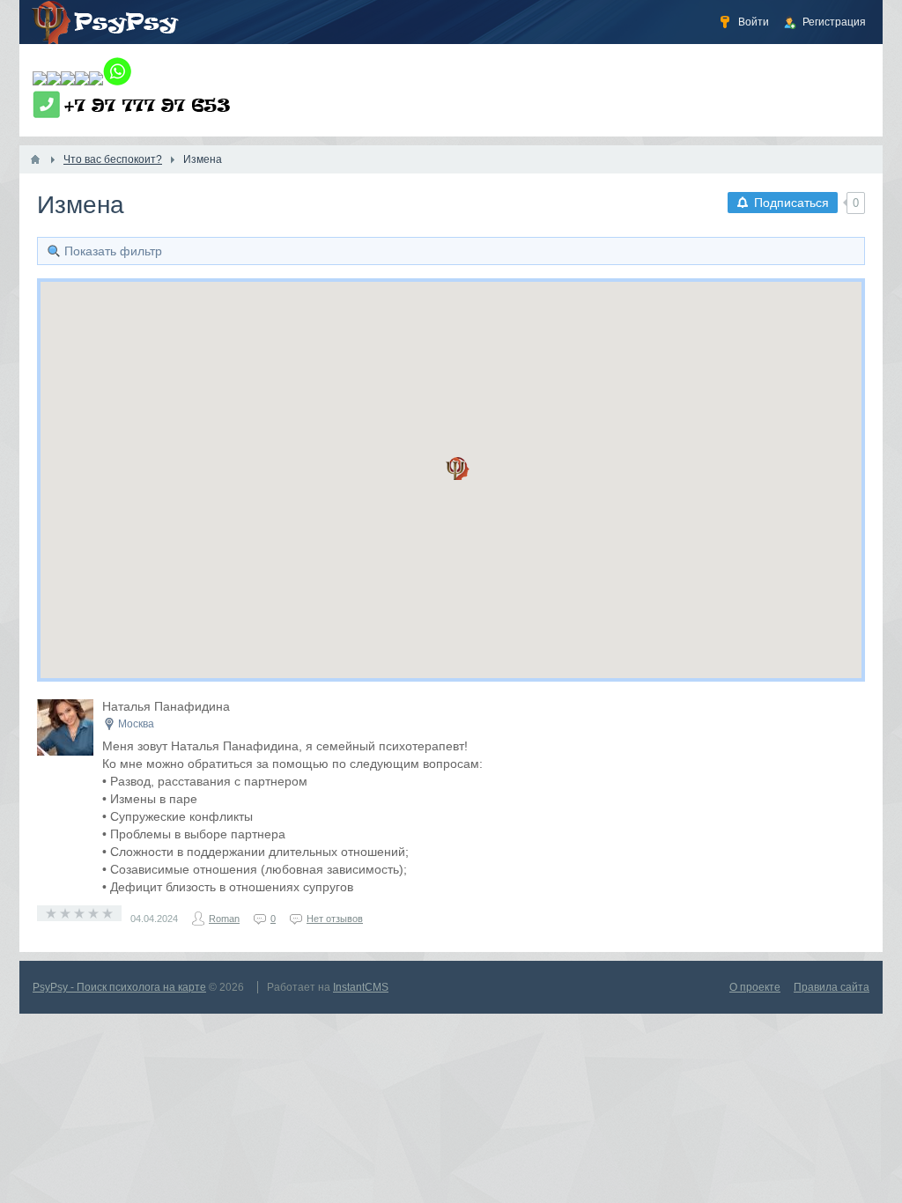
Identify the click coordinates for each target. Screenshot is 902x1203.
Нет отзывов (335, 918)
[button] (458, 468)
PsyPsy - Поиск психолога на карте (119, 987)
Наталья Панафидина (166, 706)
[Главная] (35, 159)
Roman (224, 918)
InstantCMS (360, 987)
